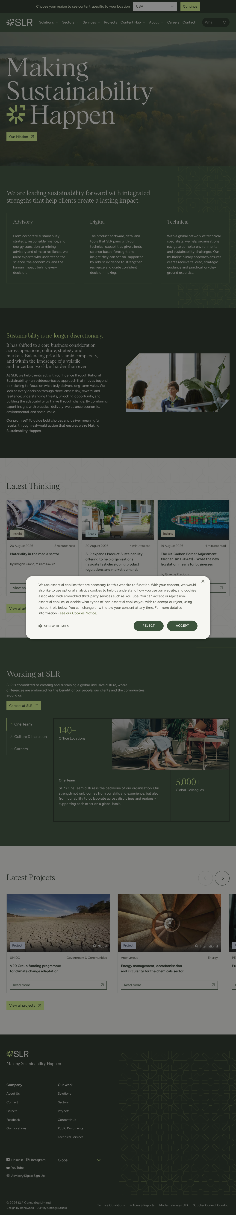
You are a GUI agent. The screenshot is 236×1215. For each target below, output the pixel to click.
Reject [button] (148, 626)
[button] (53, 626)
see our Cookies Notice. (78, 613)
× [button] (202, 581)
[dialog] (118, 607)
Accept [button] (182, 626)
